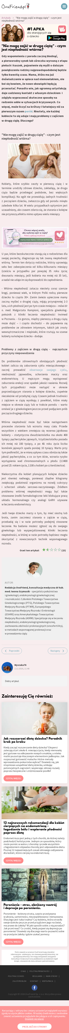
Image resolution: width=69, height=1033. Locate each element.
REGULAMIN (37, 976)
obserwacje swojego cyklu (48, 370)
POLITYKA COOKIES (16, 976)
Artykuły (6, 17)
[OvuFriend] (15, 8)
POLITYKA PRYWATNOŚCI (39, 971)
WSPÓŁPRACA (47, 981)
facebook (34, 988)
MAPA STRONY (51, 976)
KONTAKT (34, 981)
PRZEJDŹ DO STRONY (34, 1026)
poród (28, 111)
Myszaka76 (20, 665)
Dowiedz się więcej (34, 1018)
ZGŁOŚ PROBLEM (19, 981)
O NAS (23, 971)
